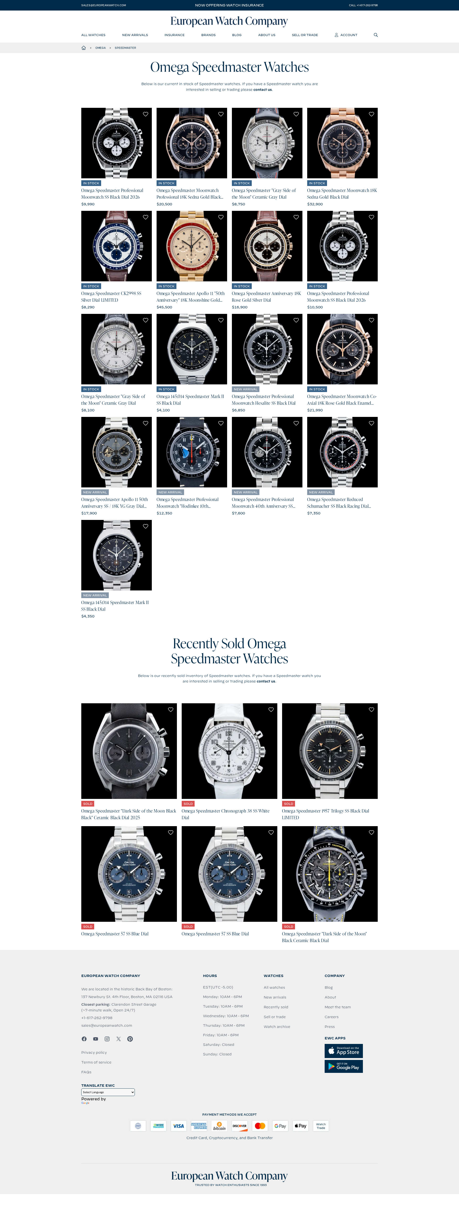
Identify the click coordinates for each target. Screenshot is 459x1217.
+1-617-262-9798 (96, 1018)
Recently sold (276, 1007)
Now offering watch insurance (229, 5)
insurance (174, 34)
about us (266, 34)
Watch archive (277, 1027)
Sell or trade (275, 1017)
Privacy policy (94, 1052)
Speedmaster (125, 47)
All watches (274, 987)
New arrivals (275, 997)
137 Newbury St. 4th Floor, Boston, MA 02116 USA (127, 997)
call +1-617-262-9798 (363, 5)
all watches (93, 34)
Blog (329, 987)
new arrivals (135, 34)
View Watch (116, 143)
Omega (100, 47)
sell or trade (305, 34)
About (330, 997)
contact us (262, 90)
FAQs (86, 1072)
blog (236, 34)
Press (330, 1027)
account (348, 35)
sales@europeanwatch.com (103, 5)
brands (208, 34)
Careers (332, 1017)
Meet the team (338, 1007)
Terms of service (96, 1062)
